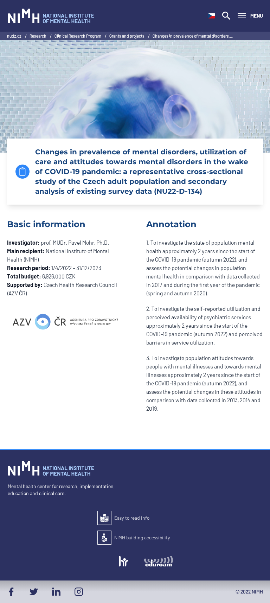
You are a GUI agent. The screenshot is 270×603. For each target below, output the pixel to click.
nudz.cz (14, 35)
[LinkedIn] (56, 592)
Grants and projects (127, 35)
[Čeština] (211, 16)
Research (38, 35)
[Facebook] (11, 592)
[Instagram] (79, 592)
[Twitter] (34, 592)
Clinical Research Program (78, 35)
